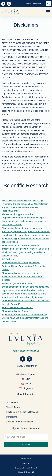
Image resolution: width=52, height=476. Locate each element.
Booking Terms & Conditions (19, 422)
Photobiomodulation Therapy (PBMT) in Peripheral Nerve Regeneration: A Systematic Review (23, 266)
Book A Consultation (33, 4)
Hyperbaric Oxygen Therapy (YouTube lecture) (24, 314)
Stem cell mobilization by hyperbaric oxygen (23, 200)
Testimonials (12, 402)
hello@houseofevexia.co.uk (26, 351)
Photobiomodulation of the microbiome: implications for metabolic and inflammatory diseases (23, 276)
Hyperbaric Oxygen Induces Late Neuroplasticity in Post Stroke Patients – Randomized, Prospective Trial (25, 207)
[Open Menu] (48, 12)
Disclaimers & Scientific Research (22, 412)
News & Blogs (13, 407)
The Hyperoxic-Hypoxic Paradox (17, 214)
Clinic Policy (26, 463)
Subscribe (26, 445)
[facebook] (3, 4)
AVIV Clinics (8, 259)
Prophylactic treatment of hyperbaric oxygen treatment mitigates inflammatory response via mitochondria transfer (24, 221)
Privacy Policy (26, 458)
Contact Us (11, 417)
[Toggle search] (48, 3)
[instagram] (9, 4)
